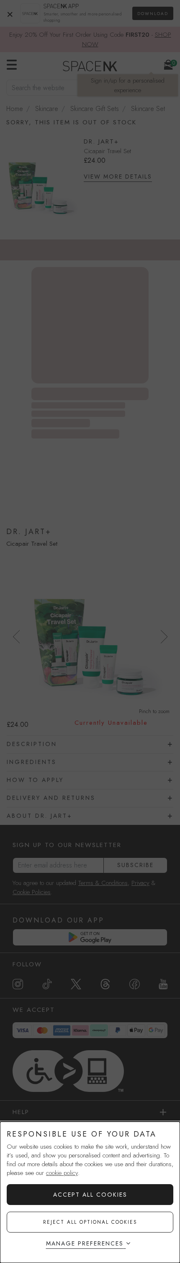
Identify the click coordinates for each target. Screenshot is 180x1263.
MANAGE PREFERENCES (84, 1243)
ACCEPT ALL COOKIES (90, 1194)
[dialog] (90, 1192)
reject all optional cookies (90, 1222)
